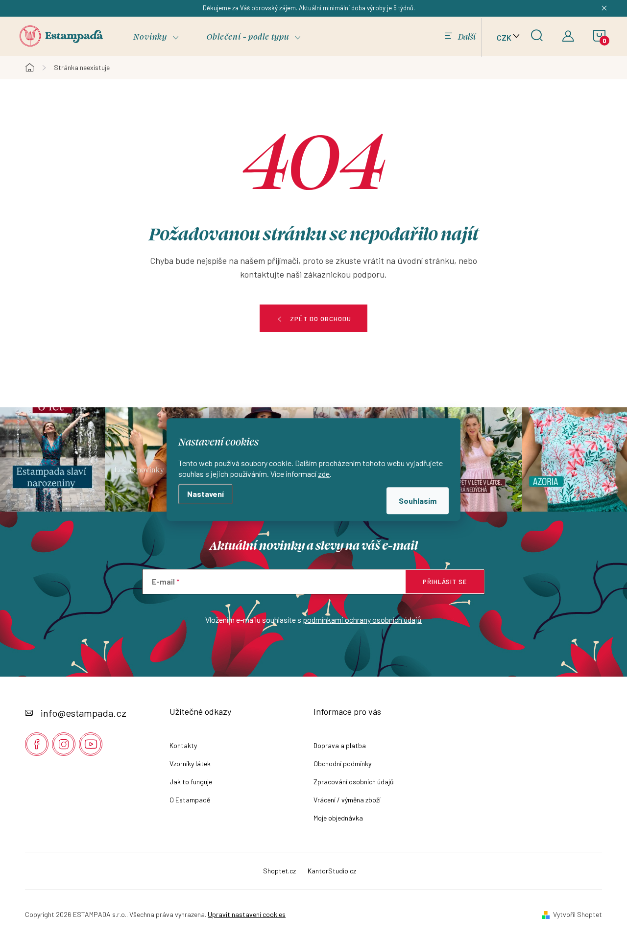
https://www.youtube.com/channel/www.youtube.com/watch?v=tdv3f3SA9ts (90, 744)
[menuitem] (156, 36)
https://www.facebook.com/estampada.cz (36, 744)
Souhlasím (417, 500)
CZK (504, 37)
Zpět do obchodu (320, 319)
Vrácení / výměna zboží (347, 800)
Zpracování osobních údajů (354, 781)
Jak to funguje (190, 781)
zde (324, 473)
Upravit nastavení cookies (247, 914)
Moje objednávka (338, 818)
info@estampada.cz (83, 713)
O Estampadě (189, 800)
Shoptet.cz (279, 871)
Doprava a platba (340, 745)
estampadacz (63, 744)
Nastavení (205, 493)
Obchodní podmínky (342, 763)
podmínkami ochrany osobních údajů (362, 619)
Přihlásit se (445, 582)
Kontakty (183, 745)
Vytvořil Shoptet (577, 914)
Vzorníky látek (190, 763)
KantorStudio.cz (332, 871)
